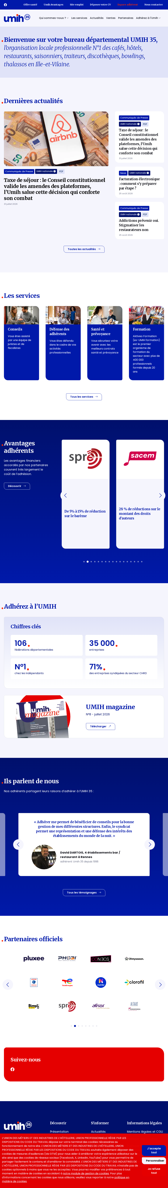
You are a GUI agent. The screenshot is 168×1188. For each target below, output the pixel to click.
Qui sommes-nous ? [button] (53, 18)
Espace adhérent (127, 4)
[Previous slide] (65, 495)
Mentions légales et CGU (145, 1132)
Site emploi (76, 4)
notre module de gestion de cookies (86, 1173)
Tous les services (82, 397)
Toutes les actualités (82, 249)
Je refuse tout (154, 1171)
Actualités (97, 18)
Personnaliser (155, 1161)
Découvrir (15, 486)
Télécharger (98, 726)
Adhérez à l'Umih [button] (147, 18)
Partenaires (125, 18)
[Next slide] (160, 495)
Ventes (111, 18)
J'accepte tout (154, 1150)
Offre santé (30, 4)
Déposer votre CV (100, 4)
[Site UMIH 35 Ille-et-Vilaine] (17, 18)
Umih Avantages (53, 4)
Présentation (59, 1132)
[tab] (84, 562)
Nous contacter (153, 4)
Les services (79, 18)
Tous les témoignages (82, 892)
